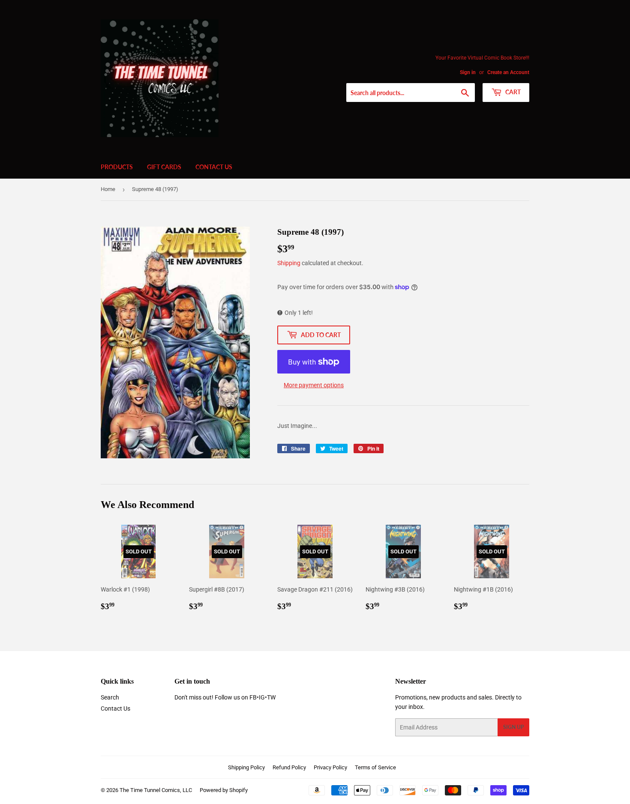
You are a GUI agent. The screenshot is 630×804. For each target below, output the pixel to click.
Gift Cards (164, 166)
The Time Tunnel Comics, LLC (156, 790)
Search (110, 697)
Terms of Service (375, 767)
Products (117, 166)
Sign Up (513, 727)
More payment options (314, 385)
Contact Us (213, 166)
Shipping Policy (246, 767)
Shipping (288, 263)
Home (108, 189)
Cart (512, 92)
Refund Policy (289, 767)
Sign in (468, 72)
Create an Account (508, 72)
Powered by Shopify (224, 790)
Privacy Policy (330, 767)
